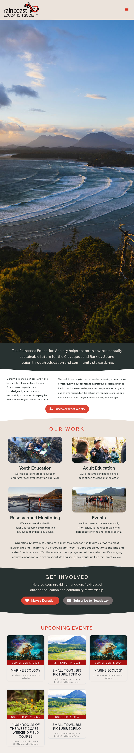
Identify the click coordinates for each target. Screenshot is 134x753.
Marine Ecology (25, 670)
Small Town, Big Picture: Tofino (67, 672)
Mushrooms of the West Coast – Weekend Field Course (25, 730)
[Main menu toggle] (127, 9)
